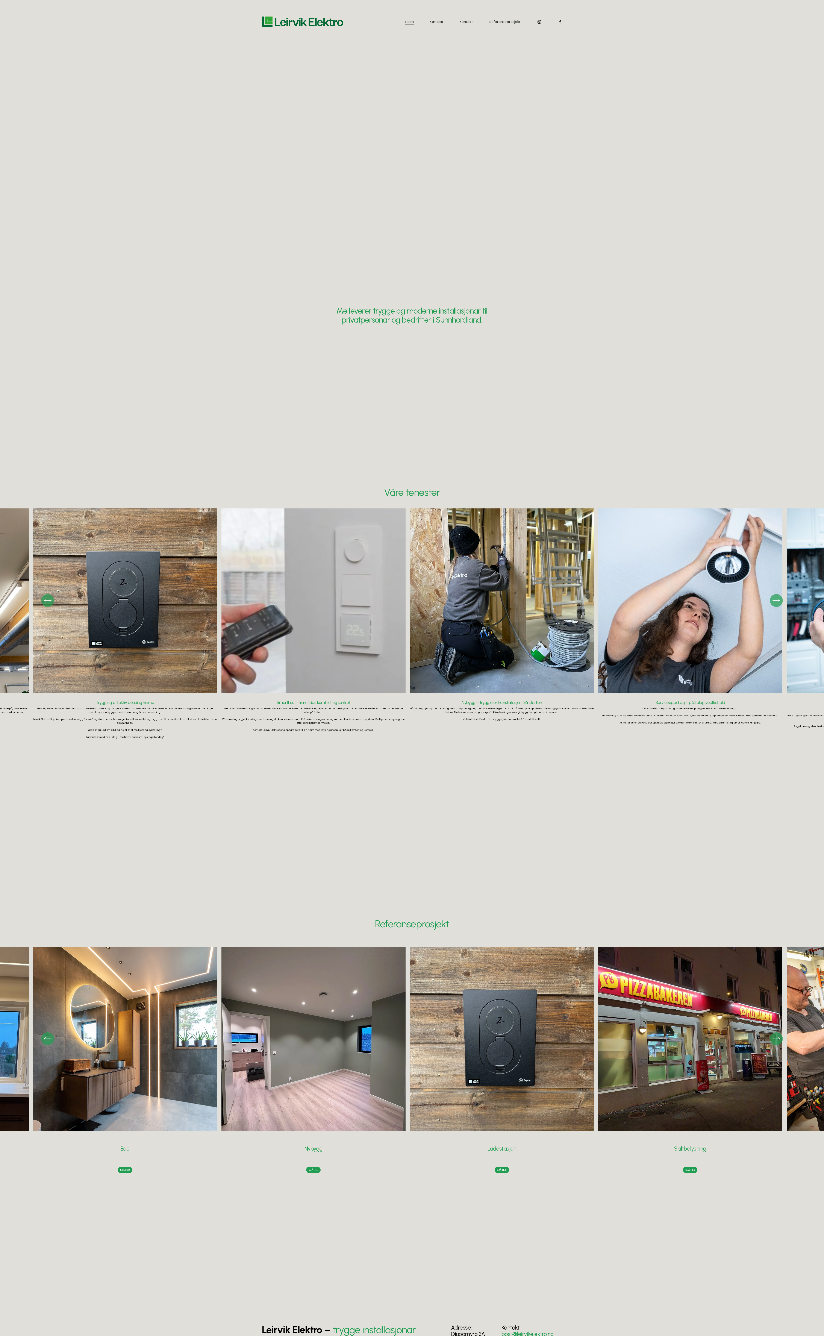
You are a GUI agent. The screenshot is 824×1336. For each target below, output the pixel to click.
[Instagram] (539, 22)
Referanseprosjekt (505, 21)
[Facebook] (560, 22)
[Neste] (776, 600)
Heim (409, 21)
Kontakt (466, 21)
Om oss (436, 21)
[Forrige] (47, 600)
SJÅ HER (125, 1170)
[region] (412, 623)
